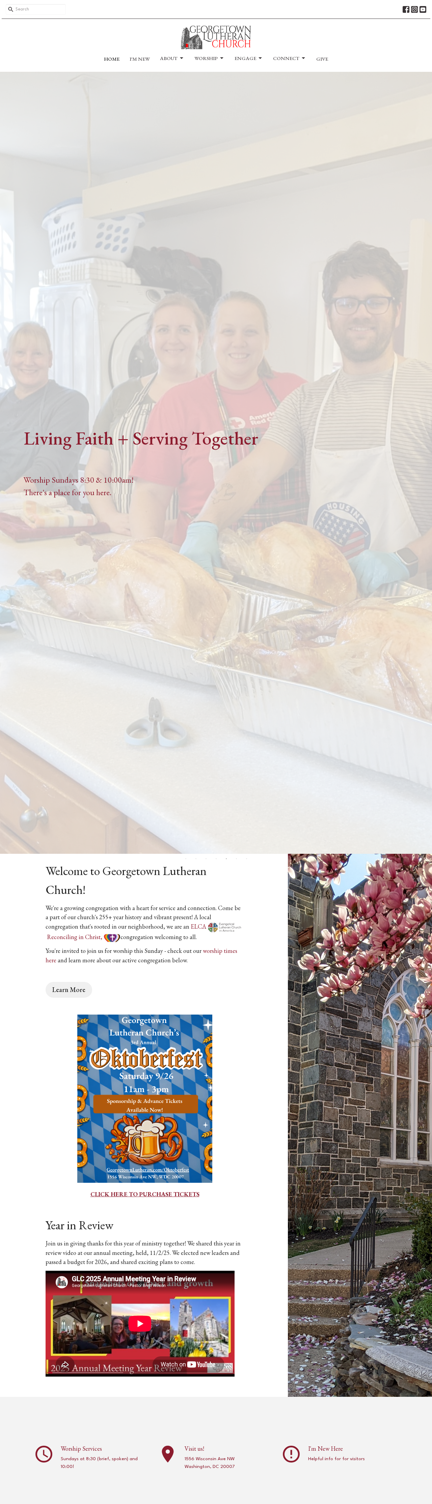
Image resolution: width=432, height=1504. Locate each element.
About (169, 58)
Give (322, 59)
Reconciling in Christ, (75, 937)
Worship (206, 58)
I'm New (140, 59)
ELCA (199, 926)
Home (111, 59)
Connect (286, 58)
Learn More (68, 989)
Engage (245, 58)
